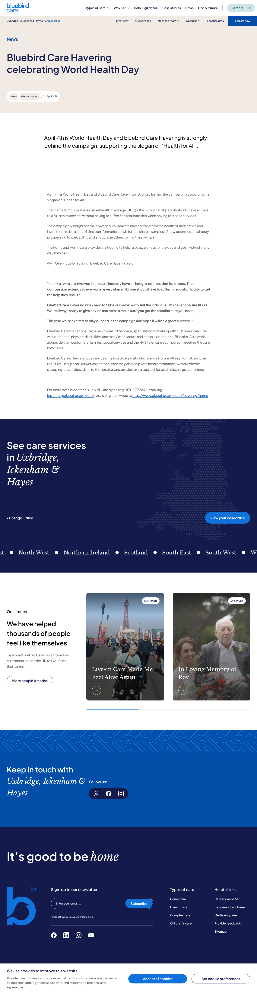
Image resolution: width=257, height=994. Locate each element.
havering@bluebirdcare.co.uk (70, 395)
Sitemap (220, 931)
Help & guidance (146, 8)
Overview (122, 20)
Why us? (120, 8)
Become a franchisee (229, 907)
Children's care (181, 923)
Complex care (180, 915)
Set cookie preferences (221, 978)
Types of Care (96, 8)
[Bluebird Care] (18, 11)
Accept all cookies (158, 978)
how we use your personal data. (77, 916)
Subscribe (139, 903)
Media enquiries (225, 915)
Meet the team (167, 20)
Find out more (208, 8)
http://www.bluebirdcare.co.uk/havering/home (170, 395)
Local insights (215, 20)
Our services (143, 20)
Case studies (171, 8)
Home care (178, 899)
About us (191, 20)
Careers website (226, 899)
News (189, 8)
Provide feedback (227, 923)
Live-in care (178, 907)
